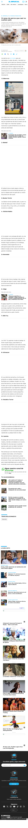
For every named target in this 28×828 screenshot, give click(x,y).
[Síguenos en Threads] (21, 806)
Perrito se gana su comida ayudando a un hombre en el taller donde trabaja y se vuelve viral (17, 499)
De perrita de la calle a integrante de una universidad (17, 489)
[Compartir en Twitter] (8, 54)
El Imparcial (4, 15)
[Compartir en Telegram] (11, 54)
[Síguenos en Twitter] (7, 806)
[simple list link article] (14, 557)
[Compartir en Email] (14, 54)
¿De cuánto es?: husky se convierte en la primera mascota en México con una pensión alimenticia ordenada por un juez (16, 482)
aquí (10, 473)
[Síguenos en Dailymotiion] (24, 806)
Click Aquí (14, 783)
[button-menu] (2, 1)
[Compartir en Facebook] (5, 54)
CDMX (8, 4)
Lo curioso (12, 15)
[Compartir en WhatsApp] (2, 54)
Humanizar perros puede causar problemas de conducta (17, 506)
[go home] (14, 815)
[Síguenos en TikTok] (17, 806)
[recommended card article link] (4, 136)
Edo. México (13, 4)
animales (12, 58)
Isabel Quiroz (5, 50)
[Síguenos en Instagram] (11, 806)
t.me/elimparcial (14, 797)
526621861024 (14, 779)
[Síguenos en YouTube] (14, 806)
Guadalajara (20, 4)
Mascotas (18, 15)
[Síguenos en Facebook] (4, 806)
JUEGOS (3, 4)
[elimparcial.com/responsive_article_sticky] (27, 819)
